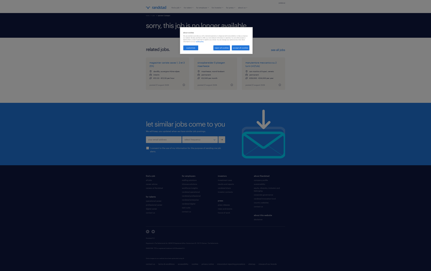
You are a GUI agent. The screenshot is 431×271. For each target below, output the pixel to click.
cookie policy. (200, 41)
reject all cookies (222, 48)
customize (190, 48)
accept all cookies (240, 48)
